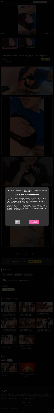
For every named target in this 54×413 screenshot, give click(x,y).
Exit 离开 (17, 222)
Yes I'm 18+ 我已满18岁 (34, 222)
